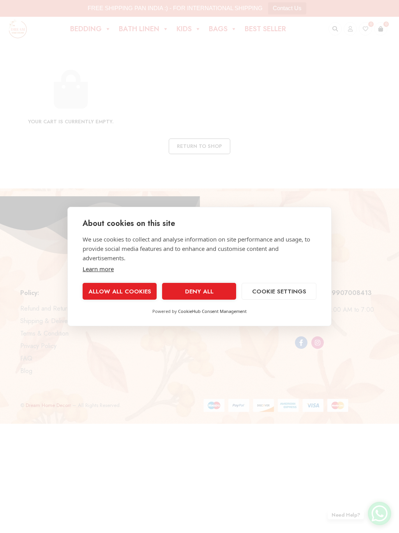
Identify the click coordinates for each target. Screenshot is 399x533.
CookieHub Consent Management (212, 311)
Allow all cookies (119, 291)
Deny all (199, 291)
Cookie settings (279, 291)
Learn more (98, 269)
